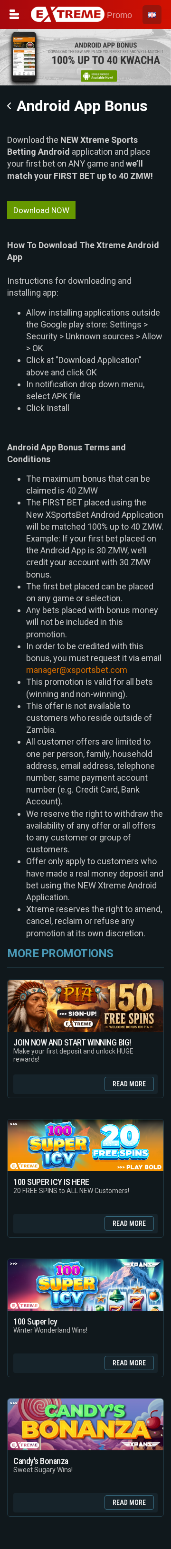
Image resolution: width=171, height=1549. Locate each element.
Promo (118, 15)
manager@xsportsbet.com (76, 670)
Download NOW (41, 210)
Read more (129, 1084)
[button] (152, 14)
